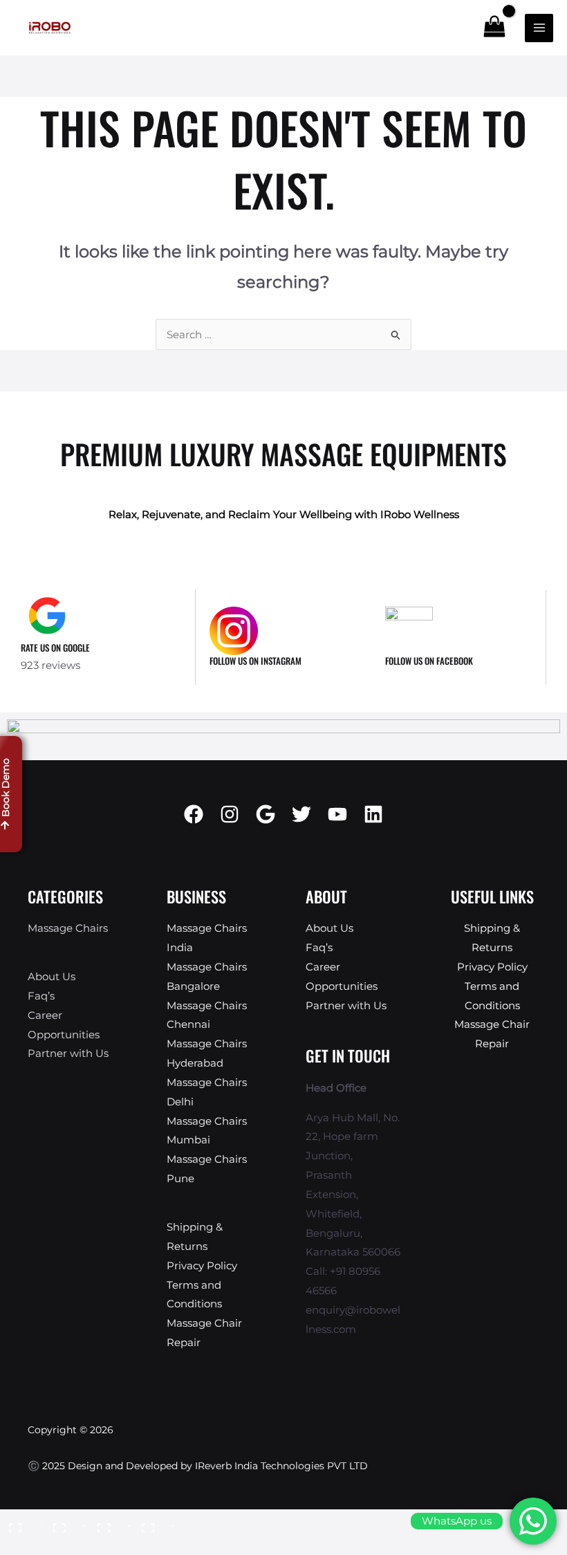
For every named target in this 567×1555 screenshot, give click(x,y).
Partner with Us (68, 1053)
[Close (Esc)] (153, 1522)
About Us (51, 976)
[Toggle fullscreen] (65, 1522)
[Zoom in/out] (20, 1522)
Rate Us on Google (55, 647)
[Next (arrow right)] (65, 1545)
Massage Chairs (68, 928)
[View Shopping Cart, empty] (494, 27)
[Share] (109, 1522)
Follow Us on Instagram (255, 661)
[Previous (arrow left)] (20, 1545)
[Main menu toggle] (539, 28)
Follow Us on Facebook (429, 661)
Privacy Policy (202, 1265)
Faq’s (41, 995)
